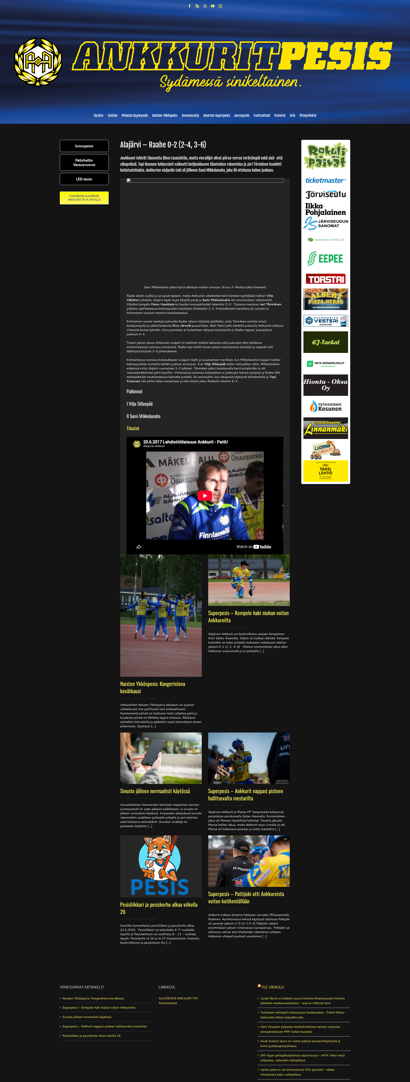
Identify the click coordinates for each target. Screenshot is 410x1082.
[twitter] (205, 6)
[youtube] (212, 6)
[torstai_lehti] (326, 275)
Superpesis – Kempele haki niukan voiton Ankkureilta (248, 616)
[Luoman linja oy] (325, 440)
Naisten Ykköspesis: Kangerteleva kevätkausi (152, 687)
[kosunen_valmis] (325, 397)
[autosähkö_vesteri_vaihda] (325, 311)
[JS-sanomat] (325, 218)
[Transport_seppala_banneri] (326, 236)
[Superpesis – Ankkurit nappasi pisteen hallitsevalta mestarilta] (249, 758)
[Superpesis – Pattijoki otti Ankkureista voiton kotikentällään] (249, 861)
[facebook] (189, 6)
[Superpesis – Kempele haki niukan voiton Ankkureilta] (249, 580)
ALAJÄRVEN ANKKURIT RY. (179, 998)
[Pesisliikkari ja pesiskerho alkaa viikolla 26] (161, 866)
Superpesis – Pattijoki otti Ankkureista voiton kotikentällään (246, 897)
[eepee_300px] (326, 250)
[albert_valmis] (325, 290)
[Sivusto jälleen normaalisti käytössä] (161, 758)
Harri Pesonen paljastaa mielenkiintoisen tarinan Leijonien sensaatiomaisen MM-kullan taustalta (300, 1029)
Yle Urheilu (273, 987)
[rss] (197, 6)
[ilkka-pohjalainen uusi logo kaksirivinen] (326, 204)
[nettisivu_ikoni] (325, 143)
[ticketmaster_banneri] (326, 176)
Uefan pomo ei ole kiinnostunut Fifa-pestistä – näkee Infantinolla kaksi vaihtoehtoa (297, 1072)
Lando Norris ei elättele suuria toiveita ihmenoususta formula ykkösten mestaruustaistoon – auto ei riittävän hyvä (302, 1000)
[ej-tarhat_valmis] (325, 333)
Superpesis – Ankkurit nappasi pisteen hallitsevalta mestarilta (245, 794)
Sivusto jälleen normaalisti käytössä (155, 791)
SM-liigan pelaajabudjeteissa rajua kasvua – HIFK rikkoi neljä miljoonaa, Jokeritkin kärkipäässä (302, 1057)
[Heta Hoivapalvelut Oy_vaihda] (325, 354)
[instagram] (220, 6)
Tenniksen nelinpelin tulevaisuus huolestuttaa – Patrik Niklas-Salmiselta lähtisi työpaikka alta (303, 1014)
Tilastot (133, 428)
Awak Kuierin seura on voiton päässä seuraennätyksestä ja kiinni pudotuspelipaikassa (300, 1043)
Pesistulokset (168, 1003)
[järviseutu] (326, 191)
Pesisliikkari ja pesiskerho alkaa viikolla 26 (159, 907)
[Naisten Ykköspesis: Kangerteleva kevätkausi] (161, 615)
